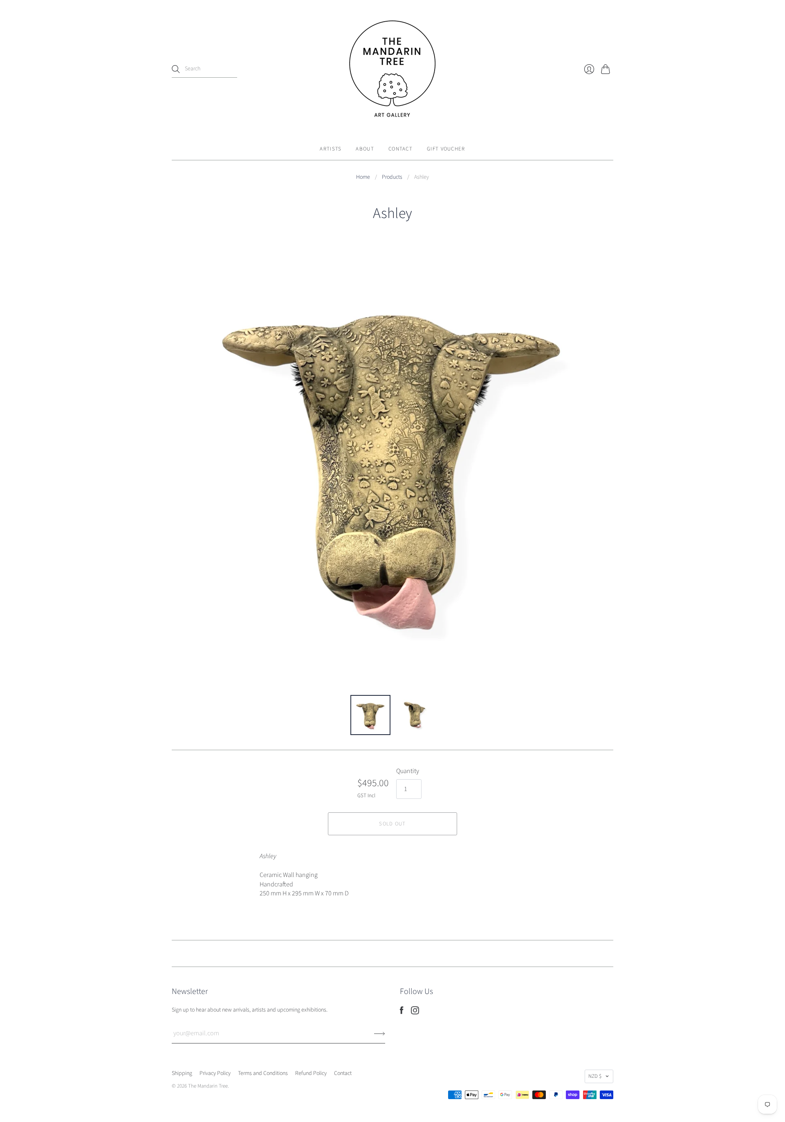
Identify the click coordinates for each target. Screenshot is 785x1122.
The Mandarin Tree (208, 1086)
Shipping (182, 1073)
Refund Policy (311, 1073)
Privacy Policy (215, 1073)
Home (363, 177)
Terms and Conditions (263, 1073)
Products (392, 177)
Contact (400, 149)
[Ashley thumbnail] (370, 715)
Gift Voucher (446, 149)
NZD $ (594, 1076)
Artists (330, 149)
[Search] (176, 69)
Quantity (407, 771)
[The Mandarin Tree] (392, 69)
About (365, 149)
